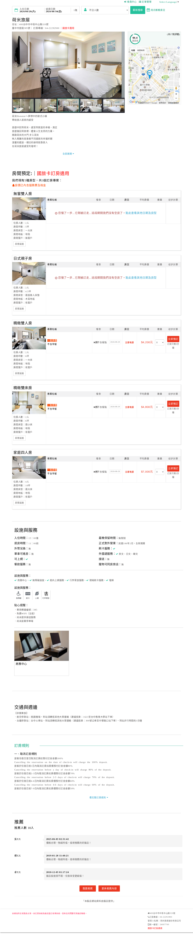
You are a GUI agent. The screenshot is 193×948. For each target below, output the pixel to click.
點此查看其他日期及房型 (141, 213)
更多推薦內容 (109, 888)
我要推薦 (88, 888)
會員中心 (132, 2)
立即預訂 (173, 339)
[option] (41, 646)
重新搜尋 (138, 10)
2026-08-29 (115, 342)
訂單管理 (146, 2)
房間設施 (19, 244)
